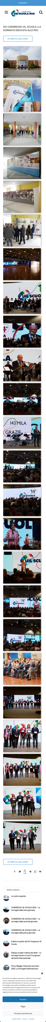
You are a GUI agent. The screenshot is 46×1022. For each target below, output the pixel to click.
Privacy (24, 1019)
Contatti (31, 1019)
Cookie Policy (16, 1019)
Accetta (23, 999)
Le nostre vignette (18, 896)
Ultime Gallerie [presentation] (13, 890)
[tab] (13, 889)
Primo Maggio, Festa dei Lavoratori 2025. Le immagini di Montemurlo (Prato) (25, 968)
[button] (42, 973)
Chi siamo (22, 3)
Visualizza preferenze (23, 1013)
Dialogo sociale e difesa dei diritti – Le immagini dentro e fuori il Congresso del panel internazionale (26, 955)
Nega (23, 1006)
